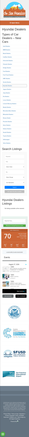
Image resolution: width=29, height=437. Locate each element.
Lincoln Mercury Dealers (9, 103)
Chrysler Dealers (7, 64)
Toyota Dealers (7, 136)
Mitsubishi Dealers (8, 114)
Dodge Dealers (7, 67)
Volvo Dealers (6, 143)
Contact (7, 415)
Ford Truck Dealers (8, 75)
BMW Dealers (6, 49)
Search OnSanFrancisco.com (15, 225)
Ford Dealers (6, 71)
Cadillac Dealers (7, 57)
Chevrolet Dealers (8, 60)
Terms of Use (15, 413)
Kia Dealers (6, 96)
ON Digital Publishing (14, 419)
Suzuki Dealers (7, 132)
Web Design (21, 417)
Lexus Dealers (7, 100)
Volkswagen (6, 139)
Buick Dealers (7, 53)
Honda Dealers (7, 82)
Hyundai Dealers (7, 85)
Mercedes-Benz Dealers (9, 110)
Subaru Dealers (7, 128)
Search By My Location (15, 191)
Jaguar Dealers (7, 89)
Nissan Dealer (7, 118)
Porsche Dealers (7, 121)
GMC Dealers (6, 78)
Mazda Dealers (7, 107)
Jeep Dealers (6, 93)
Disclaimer (22, 413)
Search (14, 187)
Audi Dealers (6, 46)
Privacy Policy (7, 413)
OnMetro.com (13, 417)
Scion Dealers (7, 125)
